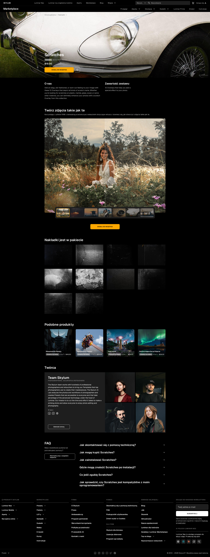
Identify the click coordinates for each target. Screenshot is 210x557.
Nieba (39, 527)
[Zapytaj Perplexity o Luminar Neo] (183, 541)
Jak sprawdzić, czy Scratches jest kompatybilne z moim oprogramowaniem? (122, 484)
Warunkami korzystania (81, 523)
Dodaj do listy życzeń (57, 340)
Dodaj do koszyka (59, 70)
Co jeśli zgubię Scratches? (122, 474)
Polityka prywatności (80, 527)
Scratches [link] (71, 15)
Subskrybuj (192, 514)
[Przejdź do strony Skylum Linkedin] (103, 553)
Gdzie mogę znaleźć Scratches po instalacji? (122, 467)
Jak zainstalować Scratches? (122, 460)
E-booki (40, 532)
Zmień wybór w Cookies (115, 519)
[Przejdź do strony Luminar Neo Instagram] (99, 553)
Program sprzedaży (114, 539)
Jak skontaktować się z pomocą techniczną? (122, 445)
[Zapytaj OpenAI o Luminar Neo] (178, 541)
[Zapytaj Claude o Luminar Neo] (188, 541)
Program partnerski (79, 519)
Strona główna (50, 15)
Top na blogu (148, 536)
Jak (142, 510)
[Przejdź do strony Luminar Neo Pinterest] (115, 553)
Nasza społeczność (149, 523)
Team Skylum (62, 60)
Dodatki (164, 9)
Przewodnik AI (77, 532)
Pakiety (41, 510)
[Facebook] (49, 413)
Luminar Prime (179, 9)
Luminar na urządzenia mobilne (60, 3)
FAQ (108, 510)
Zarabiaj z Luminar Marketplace (154, 532)
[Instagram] (53, 413)
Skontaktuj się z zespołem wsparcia (59, 456)
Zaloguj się (201, 3)
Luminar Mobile (10, 510)
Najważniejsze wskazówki (153, 540)
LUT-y (41, 514)
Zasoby (136, 9)
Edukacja (150, 9)
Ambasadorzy (77, 514)
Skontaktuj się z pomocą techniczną (121, 506)
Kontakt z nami (77, 536)
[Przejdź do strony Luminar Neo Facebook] (95, 553)
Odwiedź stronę (58, 427)
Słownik (144, 514)
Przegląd (124, 9)
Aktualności (146, 519)
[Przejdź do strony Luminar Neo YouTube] (107, 553)
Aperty (79, 3)
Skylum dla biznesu (114, 530)
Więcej (112, 2)
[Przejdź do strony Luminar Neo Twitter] (111, 553)
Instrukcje (202, 9)
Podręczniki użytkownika (117, 514)
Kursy (39, 536)
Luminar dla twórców (150, 527)
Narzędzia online (10, 519)
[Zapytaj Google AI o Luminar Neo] (199, 541)
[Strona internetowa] (57, 413)
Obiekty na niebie (52, 354)
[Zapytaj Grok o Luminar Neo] (194, 541)
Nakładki (61, 15)
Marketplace (90, 3)
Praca (73, 510)
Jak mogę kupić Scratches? (122, 452)
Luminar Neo (39, 3)
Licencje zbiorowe (113, 534)
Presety (41, 505)
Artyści (191, 9)
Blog (101, 3)
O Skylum (75, 506)
